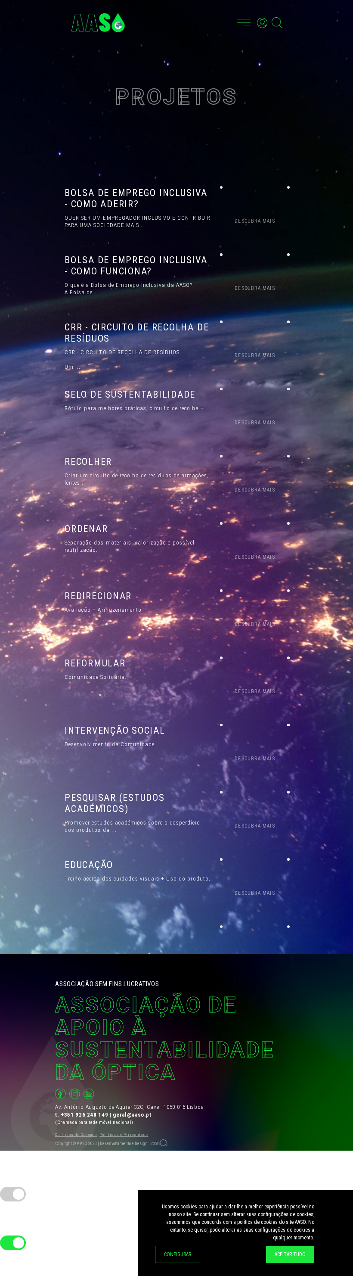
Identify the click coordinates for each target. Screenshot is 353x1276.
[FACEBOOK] (60, 1094)
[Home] (98, 22)
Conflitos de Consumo (76, 1135)
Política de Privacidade (123, 1135)
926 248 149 (91, 1114)
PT (217, 21)
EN (226, 21)
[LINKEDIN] (89, 1094)
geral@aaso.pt (132, 1114)
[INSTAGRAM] (74, 1094)
